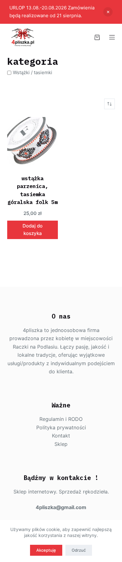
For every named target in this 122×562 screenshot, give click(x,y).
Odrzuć (79, 550)
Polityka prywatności (61, 427)
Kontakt (61, 435)
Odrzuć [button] (108, 12)
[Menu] (112, 37)
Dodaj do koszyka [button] (33, 230)
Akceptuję (46, 550)
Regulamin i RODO (61, 419)
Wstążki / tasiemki (32, 72)
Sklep (61, 444)
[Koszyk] (97, 37)
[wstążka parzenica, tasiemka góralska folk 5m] (32, 142)
